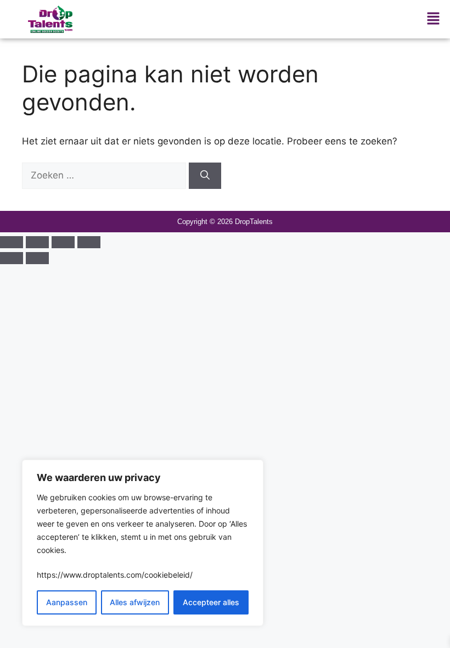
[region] (142, 543)
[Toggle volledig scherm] (37, 242)
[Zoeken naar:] (105, 175)
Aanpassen (66, 602)
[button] (434, 19)
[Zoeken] (205, 176)
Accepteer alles (211, 602)
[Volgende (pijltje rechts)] (37, 258)
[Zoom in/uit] (11, 242)
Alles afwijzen (135, 602)
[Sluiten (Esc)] (88, 242)
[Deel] (63, 242)
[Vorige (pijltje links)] (11, 258)
